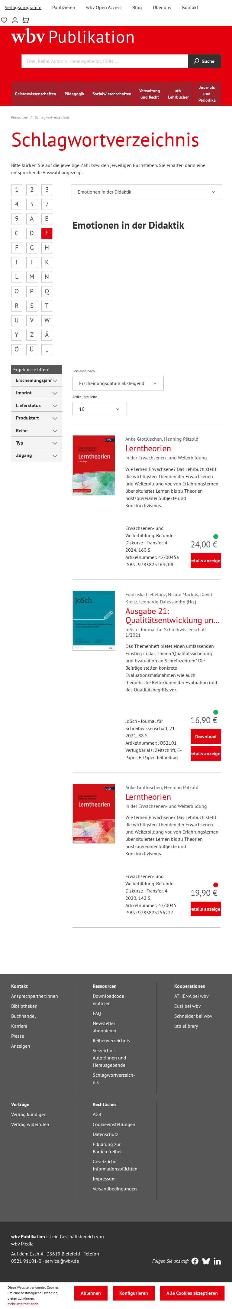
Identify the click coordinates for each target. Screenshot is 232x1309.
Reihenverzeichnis (111, 1040)
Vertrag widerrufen (30, 1124)
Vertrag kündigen (29, 1114)
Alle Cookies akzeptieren (192, 1293)
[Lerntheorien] (93, 465)
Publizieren (63, 7)
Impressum (104, 1179)
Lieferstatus (28, 405)
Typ (19, 443)
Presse (17, 1036)
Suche (208, 61)
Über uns (162, 7)
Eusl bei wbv (187, 1006)
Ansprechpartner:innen (34, 996)
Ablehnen (91, 1293)
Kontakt (190, 7)
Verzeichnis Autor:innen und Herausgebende (109, 1057)
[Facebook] (193, 1262)
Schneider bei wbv (193, 1016)
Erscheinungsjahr (34, 380)
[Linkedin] (216, 1262)
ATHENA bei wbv (191, 996)
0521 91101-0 (26, 1261)
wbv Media (22, 1244)
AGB (97, 1114)
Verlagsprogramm (23, 7)
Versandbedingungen (115, 1189)
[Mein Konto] (15, 19)
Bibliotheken (24, 1006)
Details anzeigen (206, 560)
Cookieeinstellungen (114, 1124)
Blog (137, 7)
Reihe (21, 430)
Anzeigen (20, 1046)
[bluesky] (205, 1262)
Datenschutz (105, 1134)
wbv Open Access (103, 7)
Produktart (27, 418)
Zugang (24, 455)
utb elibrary (186, 1026)
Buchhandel (23, 1016)
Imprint (24, 393)
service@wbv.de (62, 1261)
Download (206, 736)
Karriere (19, 1026)
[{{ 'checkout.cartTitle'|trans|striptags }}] (26, 20)
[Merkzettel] (4, 19)
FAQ (97, 1013)
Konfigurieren (133, 1293)
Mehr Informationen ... (25, 1303)
